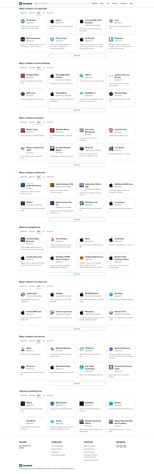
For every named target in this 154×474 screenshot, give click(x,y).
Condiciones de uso (89, 449)
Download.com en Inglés (58, 455)
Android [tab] (32, 13)
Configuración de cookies (91, 460)
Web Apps (123, 3)
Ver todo (77, 55)
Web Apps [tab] (50, 13)
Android (114, 3)
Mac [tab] (38, 13)
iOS (108, 3)
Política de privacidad (89, 446)
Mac (102, 3)
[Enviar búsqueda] (35, 3)
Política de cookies (89, 452)
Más (131, 3)
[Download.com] (25, 3)
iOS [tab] (44, 13)
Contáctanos (55, 452)
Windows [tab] (23, 13)
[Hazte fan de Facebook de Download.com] (117, 446)
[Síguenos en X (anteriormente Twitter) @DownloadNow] (121, 446)
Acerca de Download (57, 446)
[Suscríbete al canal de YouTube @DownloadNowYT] (124, 446)
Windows (94, 3)
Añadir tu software (57, 449)
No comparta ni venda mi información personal (91, 456)
